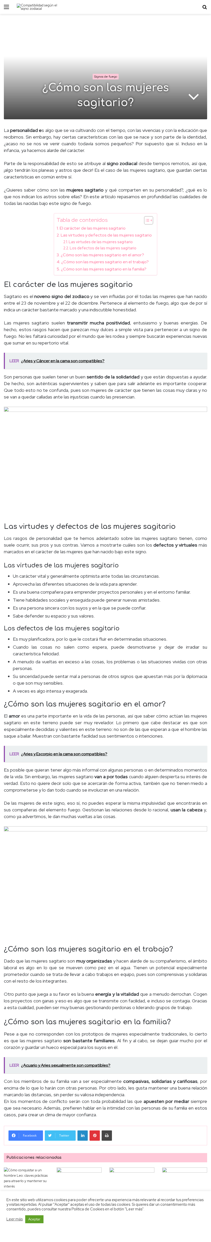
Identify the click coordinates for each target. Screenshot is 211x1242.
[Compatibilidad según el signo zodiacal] (41, 7)
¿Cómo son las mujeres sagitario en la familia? (103, 269)
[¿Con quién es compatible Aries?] (79, 1180)
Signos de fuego (105, 77)
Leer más (14, 1219)
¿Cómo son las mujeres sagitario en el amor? (102, 255)
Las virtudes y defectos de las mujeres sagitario (106, 235)
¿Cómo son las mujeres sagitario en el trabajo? (104, 262)
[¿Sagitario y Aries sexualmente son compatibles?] (131, 1180)
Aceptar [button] (34, 1219)
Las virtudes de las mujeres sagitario (101, 241)
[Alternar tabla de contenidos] (146, 220)
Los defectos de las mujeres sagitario (103, 248)
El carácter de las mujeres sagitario (92, 228)
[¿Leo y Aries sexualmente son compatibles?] (184, 1180)
